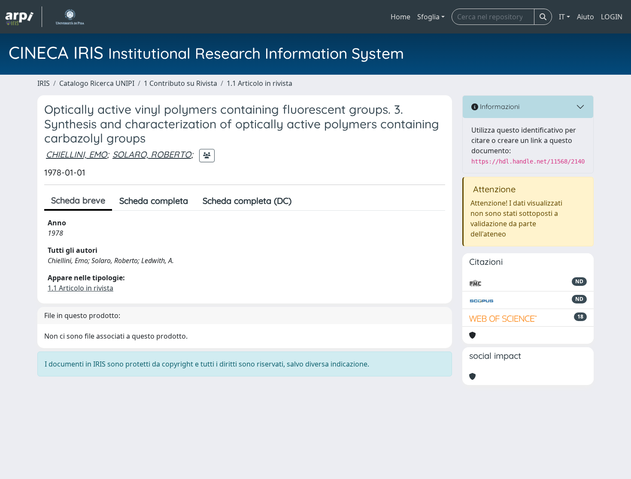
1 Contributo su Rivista (180, 83)
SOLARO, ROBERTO (151, 154)
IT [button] (562, 16)
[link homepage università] (70, 16)
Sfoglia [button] (428, 16)
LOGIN (611, 16)
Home (400, 16)
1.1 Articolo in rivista (259, 83)
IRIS (43, 83)
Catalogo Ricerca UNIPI (96, 83)
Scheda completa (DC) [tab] (247, 200)
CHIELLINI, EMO (76, 154)
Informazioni (498, 106)
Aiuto (585, 16)
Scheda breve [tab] (78, 200)
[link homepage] (23, 16)
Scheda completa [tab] (153, 200)
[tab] (306, 201)
